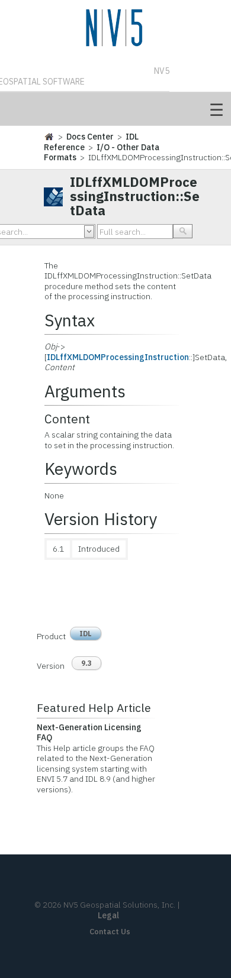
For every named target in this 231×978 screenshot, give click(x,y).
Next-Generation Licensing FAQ (89, 732)
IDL (85, 633)
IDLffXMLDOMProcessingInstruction (118, 357)
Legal (108, 915)
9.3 (86, 663)
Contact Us (109, 932)
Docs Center (90, 136)
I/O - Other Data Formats (101, 152)
